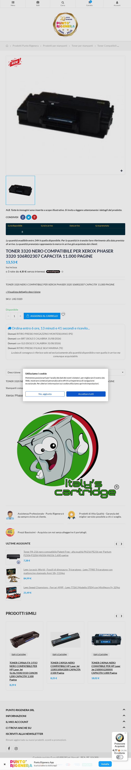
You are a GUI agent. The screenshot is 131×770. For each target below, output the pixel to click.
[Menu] (125, 734)
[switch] (119, 757)
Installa (105, 764)
